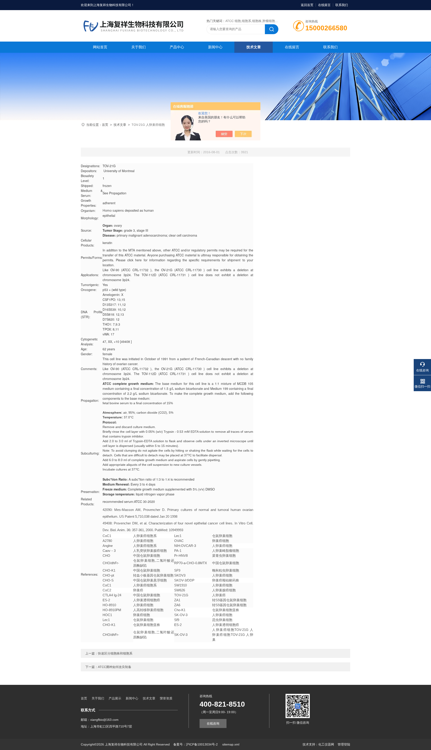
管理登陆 (344, 744)
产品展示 (115, 698)
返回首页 (307, 5)
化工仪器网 (326, 744)
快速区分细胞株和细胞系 (115, 653)
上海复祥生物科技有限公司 (112, 5)
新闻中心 (215, 47)
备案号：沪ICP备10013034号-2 (196, 744)
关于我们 (138, 47)
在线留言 (324, 5)
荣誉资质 (166, 698)
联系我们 (341, 5)
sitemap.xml (230, 744)
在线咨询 (213, 723)
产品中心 (177, 47)
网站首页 (100, 47)
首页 (105, 124)
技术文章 (253, 47)
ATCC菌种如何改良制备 (114, 667)
